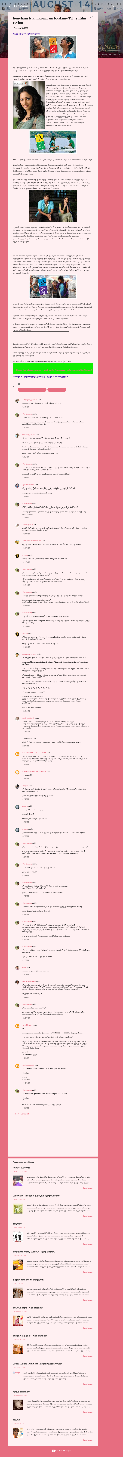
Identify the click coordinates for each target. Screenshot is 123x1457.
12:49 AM (26, 1018)
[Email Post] (19, 385)
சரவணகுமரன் (27, 524)
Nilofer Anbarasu (29, 981)
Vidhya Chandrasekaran (31, 541)
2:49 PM (25, 746)
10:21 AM (26, 585)
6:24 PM (25, 875)
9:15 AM (25, 517)
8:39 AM (25, 478)
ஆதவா (25, 806)
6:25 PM (25, 915)
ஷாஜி (24, 967)
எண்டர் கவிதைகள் (21, 1391)
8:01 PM (25, 974)
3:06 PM (25, 778)
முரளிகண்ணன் (28, 485)
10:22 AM (26, 606)
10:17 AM (26, 562)
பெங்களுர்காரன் (28, 1065)
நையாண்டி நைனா (29, 654)
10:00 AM (26, 534)
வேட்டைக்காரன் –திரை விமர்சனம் (28, 1307)
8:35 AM (25, 457)
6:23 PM (25, 857)
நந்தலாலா (17, 1223)
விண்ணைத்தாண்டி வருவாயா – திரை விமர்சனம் (34, 1251)
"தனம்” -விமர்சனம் (21, 1167)
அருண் (25, 555)
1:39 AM (25, 1058)
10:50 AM (26, 647)
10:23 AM (26, 626)
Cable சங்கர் (22, 6)
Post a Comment (22, 1114)
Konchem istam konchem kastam (32, 390)
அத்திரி (25, 785)
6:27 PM (25, 940)
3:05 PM (25, 764)
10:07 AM (26, 548)
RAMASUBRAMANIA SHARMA (34, 753)
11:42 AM (26, 1083)
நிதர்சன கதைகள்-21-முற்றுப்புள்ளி (28, 1279)
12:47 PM (26, 732)
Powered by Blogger (63, 1451)
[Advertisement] (107, 48)
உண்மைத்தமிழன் (28, 435)
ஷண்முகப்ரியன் (28, 718)
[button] (91, 18)
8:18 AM (25, 407)
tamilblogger (27, 1025)
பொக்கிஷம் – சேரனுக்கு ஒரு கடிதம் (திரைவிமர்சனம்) (36, 1195)
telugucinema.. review (57, 390)
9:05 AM (25, 496)
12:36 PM (26, 711)
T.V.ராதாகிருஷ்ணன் (29, 400)
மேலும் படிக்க (88, 1188)
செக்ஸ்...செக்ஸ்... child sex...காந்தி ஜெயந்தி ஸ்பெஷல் (37, 1363)
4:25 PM (25, 836)
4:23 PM (25, 822)
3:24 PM (25, 799)
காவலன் (16, 1419)
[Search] (113, 6)
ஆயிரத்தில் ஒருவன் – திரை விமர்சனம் (30, 1335)
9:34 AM (25, 997)
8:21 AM (25, 428)
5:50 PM (25, 1108)
